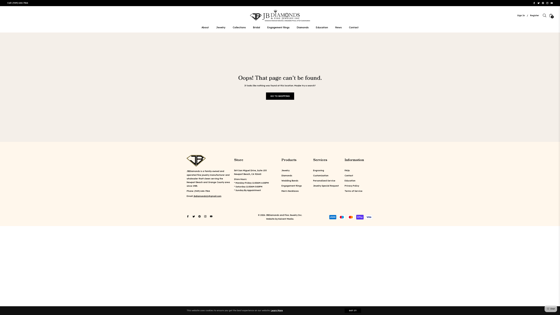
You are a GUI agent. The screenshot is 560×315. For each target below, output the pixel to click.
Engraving (318, 170)
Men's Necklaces (290, 191)
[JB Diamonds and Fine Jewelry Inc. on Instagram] (547, 3)
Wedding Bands (289, 180)
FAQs (347, 170)
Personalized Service (324, 180)
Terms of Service (353, 191)
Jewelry (285, 170)
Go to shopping (280, 96)
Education (350, 180)
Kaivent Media (285, 219)
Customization (320, 175)
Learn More (277, 310)
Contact (349, 175)
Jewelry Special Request (326, 185)
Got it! (353, 310)
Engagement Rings (291, 185)
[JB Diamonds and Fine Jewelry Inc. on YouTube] (552, 3)
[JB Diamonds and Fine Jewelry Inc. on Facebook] (534, 3)
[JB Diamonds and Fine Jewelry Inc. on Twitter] (539, 3)
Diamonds (286, 175)
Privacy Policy (352, 185)
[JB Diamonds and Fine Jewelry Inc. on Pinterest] (543, 3)
